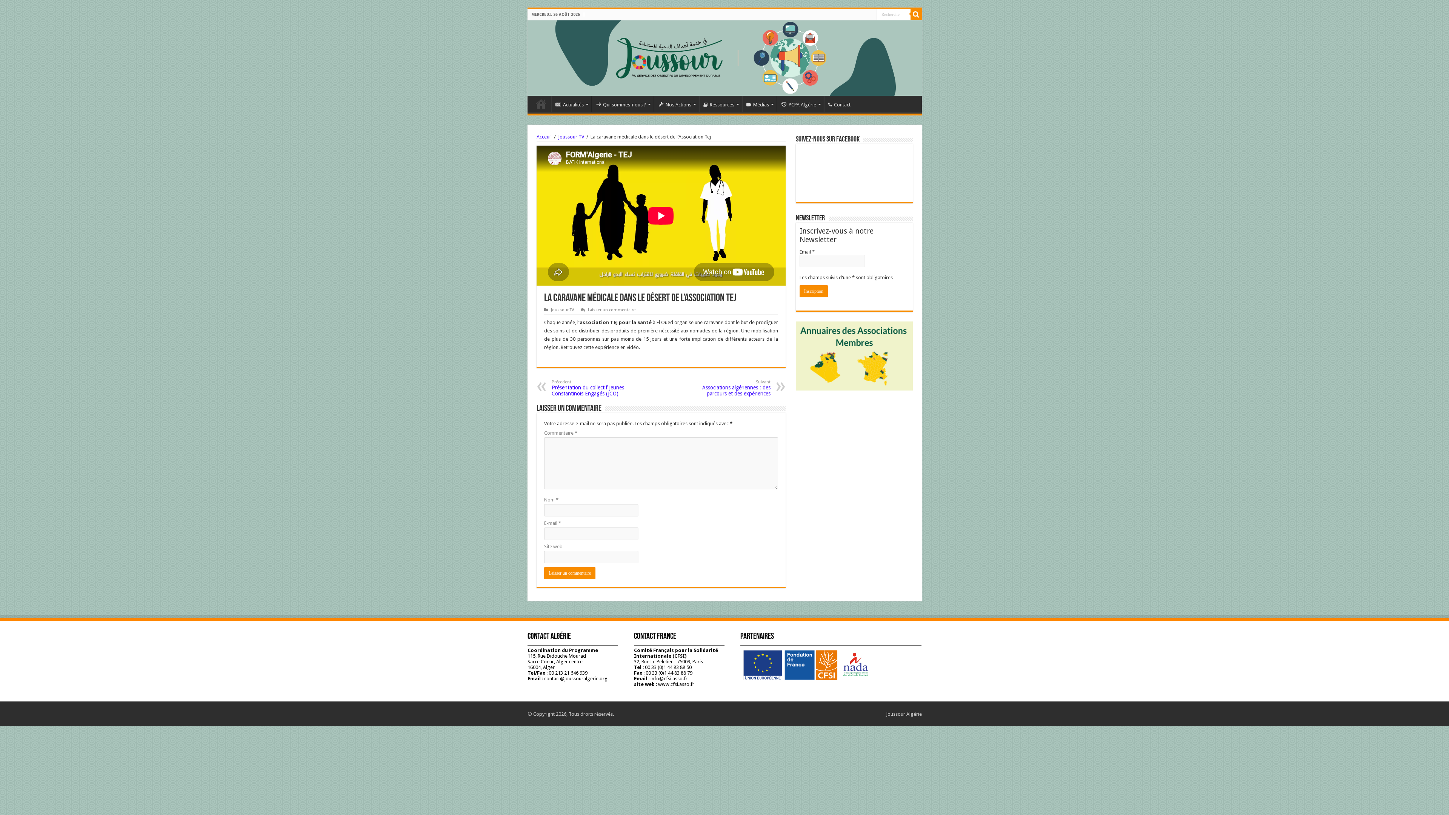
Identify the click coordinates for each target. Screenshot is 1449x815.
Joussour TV (571, 137)
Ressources (722, 105)
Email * (807, 252)
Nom (551, 500)
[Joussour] (725, 58)
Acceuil (544, 137)
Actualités (573, 105)
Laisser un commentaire (611, 310)
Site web (553, 546)
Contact (842, 105)
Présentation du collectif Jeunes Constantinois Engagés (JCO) (588, 388)
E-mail (552, 523)
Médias (761, 105)
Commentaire (560, 433)
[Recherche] (916, 14)
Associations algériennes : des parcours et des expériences (736, 388)
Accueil (541, 104)
